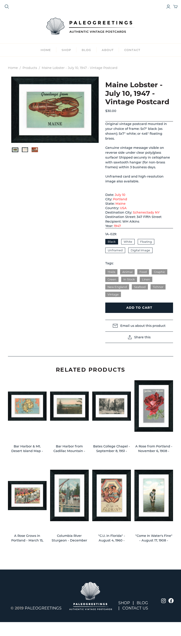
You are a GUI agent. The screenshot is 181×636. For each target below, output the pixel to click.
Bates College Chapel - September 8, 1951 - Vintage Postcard (111, 451)
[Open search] (7, 6)
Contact (132, 50)
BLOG (86, 50)
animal (127, 272)
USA (123, 208)
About (108, 50)
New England (117, 287)
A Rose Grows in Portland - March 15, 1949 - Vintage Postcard (27, 540)
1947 (117, 226)
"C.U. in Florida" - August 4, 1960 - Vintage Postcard (112, 540)
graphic (159, 272)
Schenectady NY (146, 212)
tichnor (158, 287)
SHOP (66, 50)
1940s (111, 272)
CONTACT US (135, 608)
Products (30, 68)
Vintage (113, 294)
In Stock (129, 279)
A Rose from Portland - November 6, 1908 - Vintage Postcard (153, 451)
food (143, 272)
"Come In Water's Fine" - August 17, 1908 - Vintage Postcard (153, 540)
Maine (120, 204)
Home (46, 50)
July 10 (120, 195)
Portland (120, 199)
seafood (140, 287)
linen (146, 279)
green (111, 279)
